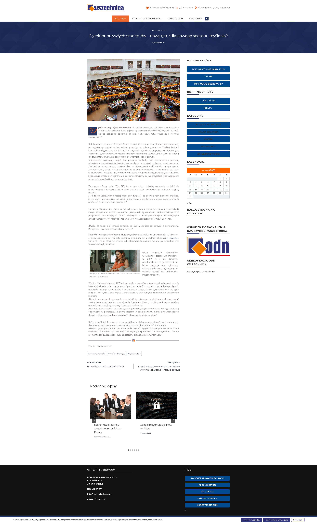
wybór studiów (134, 354)
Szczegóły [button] (297, 520)
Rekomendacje (207, 485)
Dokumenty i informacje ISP (208, 69)
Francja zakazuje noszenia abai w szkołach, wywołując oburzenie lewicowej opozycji (159, 366)
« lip (189, 203)
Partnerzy (207, 491)
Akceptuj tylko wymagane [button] (276, 520)
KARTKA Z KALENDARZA (208, 124)
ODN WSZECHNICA (207, 498)
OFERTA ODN (175, 18)
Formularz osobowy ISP (208, 84)
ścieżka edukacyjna (116, 354)
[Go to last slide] (94, 420)
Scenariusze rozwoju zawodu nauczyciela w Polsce (107, 428)
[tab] (128, 450)
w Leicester (172, 238)
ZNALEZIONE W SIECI (158, 30)
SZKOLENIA (195, 18)
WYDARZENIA (208, 146)
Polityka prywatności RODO (207, 478)
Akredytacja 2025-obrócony (201, 272)
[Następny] (173, 420)
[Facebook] (207, 18)
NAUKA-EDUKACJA (208, 132)
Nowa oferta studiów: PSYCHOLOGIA (105, 365)
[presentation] (110, 405)
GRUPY (208, 76)
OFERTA (208, 139)
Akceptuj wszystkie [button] (251, 520)
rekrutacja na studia (96, 354)
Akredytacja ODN (207, 505)
